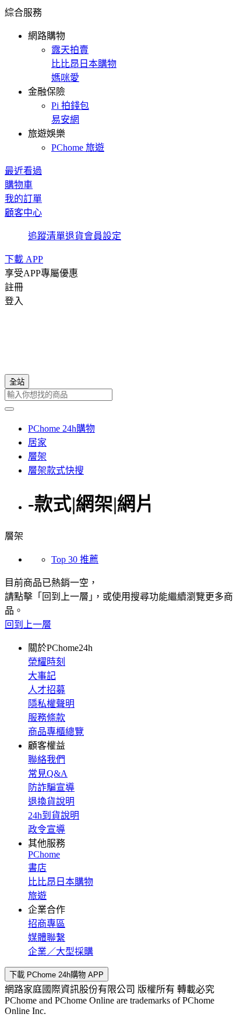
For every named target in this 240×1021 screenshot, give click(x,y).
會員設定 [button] (102, 236)
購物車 (19, 185)
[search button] (9, 409)
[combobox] (120, 395)
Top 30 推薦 (74, 559)
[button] (120, 79)
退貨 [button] (74, 236)
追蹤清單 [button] (46, 236)
